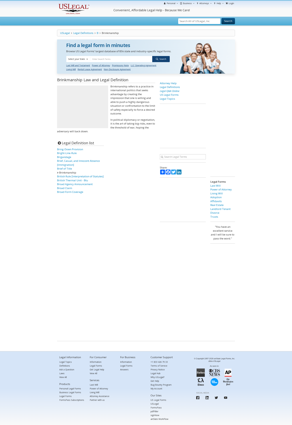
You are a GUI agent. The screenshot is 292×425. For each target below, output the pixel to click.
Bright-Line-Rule (67, 153)
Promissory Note (120, 65)
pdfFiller (154, 411)
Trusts (214, 216)
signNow (155, 415)
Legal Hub (155, 373)
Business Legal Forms (70, 392)
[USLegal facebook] (197, 397)
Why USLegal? (157, 377)
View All (63, 377)
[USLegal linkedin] (207, 397)
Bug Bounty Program (161, 384)
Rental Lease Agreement (90, 69)
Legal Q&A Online (169, 91)
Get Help (155, 380)
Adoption (216, 197)
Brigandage (64, 157)
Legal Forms (65, 396)
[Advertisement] (82, 107)
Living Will (71, 69)
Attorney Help (168, 83)
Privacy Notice (158, 369)
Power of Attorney (101, 65)
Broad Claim (64, 188)
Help (218, 3)
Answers (124, 369)
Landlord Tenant (220, 209)
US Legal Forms (169, 95)
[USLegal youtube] (225, 397)
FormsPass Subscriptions (71, 400)
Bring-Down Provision (70, 149)
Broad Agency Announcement (75, 184)
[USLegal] (73, 4)
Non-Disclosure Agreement (117, 69)
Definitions (64, 365)
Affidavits (216, 201)
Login (231, 3)
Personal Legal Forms (70, 388)
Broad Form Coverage (70, 192)
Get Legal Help (97, 369)
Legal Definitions (83, 33)
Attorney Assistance (99, 396)
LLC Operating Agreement (143, 65)
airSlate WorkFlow (159, 419)
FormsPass (156, 407)
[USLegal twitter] (216, 397)
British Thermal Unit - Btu (72, 180)
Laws (61, 373)
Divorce (214, 212)
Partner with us (97, 400)
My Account (156, 388)
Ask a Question (66, 369)
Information (95, 361)
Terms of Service (159, 365)
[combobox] (78, 59)
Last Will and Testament (78, 65)
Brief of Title (64, 168)
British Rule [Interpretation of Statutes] (80, 176)
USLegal (65, 33)
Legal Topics (167, 98)
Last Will (215, 185)
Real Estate (217, 205)
